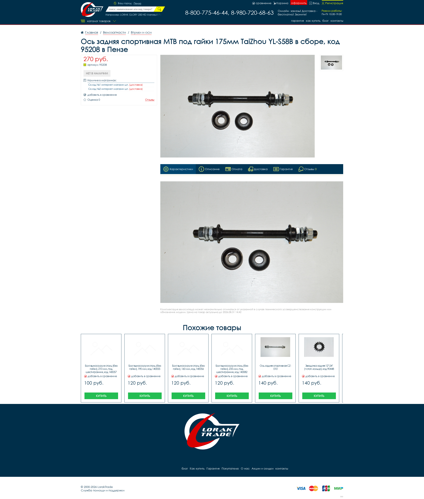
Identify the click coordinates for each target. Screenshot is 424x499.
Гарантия (297, 20)
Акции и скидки (262, 468)
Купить (101, 395)
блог (325, 20)
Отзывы (149, 99)
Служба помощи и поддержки (102, 490)
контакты (337, 20)
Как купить (313, 20)
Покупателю (230, 468)
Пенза (137, 3)
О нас (245, 468)
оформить (298, 3)
